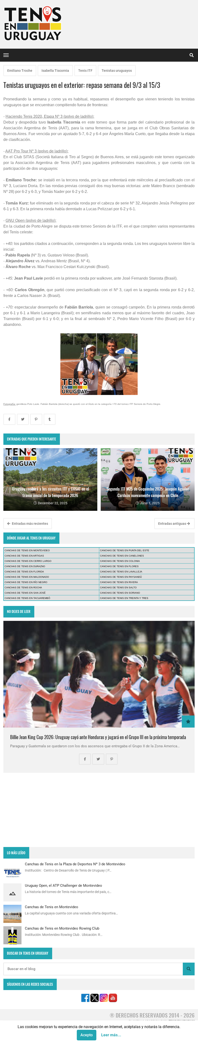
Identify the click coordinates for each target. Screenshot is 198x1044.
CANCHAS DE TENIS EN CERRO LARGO (28, 561)
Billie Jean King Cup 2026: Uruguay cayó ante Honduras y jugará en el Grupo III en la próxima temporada (98, 737)
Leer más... (111, 1035)
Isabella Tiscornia (55, 70)
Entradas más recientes (29, 523)
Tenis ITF (85, 70)
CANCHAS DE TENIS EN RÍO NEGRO (26, 582)
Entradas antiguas (172, 523)
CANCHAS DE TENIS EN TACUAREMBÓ (27, 598)
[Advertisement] (99, 810)
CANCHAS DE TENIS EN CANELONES (122, 555)
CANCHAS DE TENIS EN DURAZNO (25, 566)
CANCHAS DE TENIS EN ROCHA (23, 587)
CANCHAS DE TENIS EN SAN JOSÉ (25, 592)
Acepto (86, 1035)
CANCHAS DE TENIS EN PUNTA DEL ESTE (124, 550)
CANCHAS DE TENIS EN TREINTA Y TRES (124, 598)
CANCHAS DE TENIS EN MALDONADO (27, 577)
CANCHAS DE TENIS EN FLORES (119, 566)
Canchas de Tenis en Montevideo (51, 907)
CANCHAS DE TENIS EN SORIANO (120, 592)
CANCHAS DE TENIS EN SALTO (118, 587)
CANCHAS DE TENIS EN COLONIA (120, 561)
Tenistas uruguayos (117, 70)
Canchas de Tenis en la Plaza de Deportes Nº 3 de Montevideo (75, 864)
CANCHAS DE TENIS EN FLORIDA (24, 571)
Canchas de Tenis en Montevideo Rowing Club (62, 928)
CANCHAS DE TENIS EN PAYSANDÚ (121, 577)
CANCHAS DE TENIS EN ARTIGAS (24, 555)
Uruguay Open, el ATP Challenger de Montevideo (63, 885)
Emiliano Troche (19, 70)
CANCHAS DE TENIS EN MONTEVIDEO (27, 550)
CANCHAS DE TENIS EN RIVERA (119, 582)
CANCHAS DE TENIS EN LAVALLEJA (121, 571)
